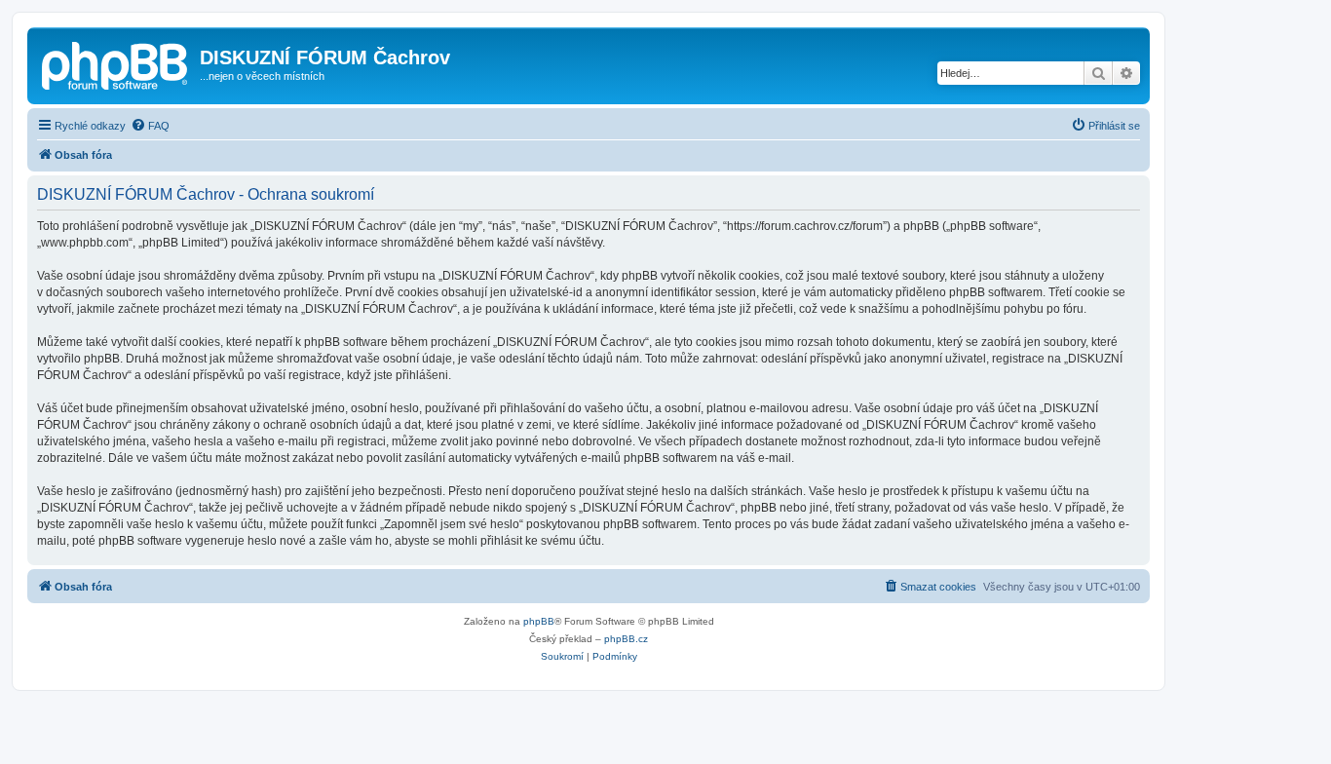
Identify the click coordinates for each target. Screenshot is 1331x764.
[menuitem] (150, 125)
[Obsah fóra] (116, 63)
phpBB (538, 621)
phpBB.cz (626, 638)
